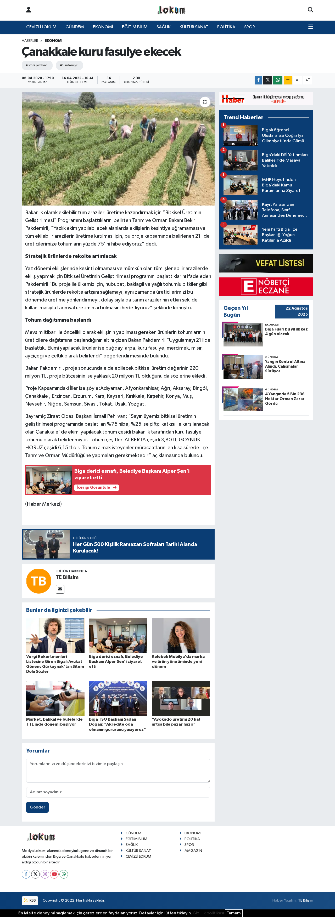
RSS (32, 900)
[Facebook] (26, 874)
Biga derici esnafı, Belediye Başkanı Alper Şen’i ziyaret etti (116, 661)
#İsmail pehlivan (36, 65)
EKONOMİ (103, 27)
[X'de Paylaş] (267, 80)
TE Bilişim (305, 900)
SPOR (249, 27)
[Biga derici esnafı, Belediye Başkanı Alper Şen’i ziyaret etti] (118, 635)
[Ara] (310, 10)
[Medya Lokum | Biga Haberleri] (171, 10)
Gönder (37, 807)
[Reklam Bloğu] (266, 98)
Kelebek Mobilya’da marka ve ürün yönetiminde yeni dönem (178, 661)
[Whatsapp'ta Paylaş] (277, 80)
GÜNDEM (74, 27)
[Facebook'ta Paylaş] (258, 80)
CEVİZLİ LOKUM (41, 27)
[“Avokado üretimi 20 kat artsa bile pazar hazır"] (181, 698)
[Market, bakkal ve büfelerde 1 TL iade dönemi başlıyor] (55, 698)
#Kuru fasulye (69, 65)
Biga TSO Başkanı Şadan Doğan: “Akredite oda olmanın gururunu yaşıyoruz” (117, 724)
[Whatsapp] (63, 874)
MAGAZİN (193, 851)
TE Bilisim (67, 577)
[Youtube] (54, 874)
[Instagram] (45, 874)
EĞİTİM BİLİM (135, 27)
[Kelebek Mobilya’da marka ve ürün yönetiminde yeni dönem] (181, 635)
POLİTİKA (226, 27)
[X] (35, 874)
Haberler (30, 41)
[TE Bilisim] (38, 581)
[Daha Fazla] (288, 80)
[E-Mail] (60, 589)
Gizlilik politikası (208, 913)
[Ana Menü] (310, 27)
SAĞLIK (164, 27)
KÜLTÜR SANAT (194, 27)
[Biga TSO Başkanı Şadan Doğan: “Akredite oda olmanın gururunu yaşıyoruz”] (118, 698)
